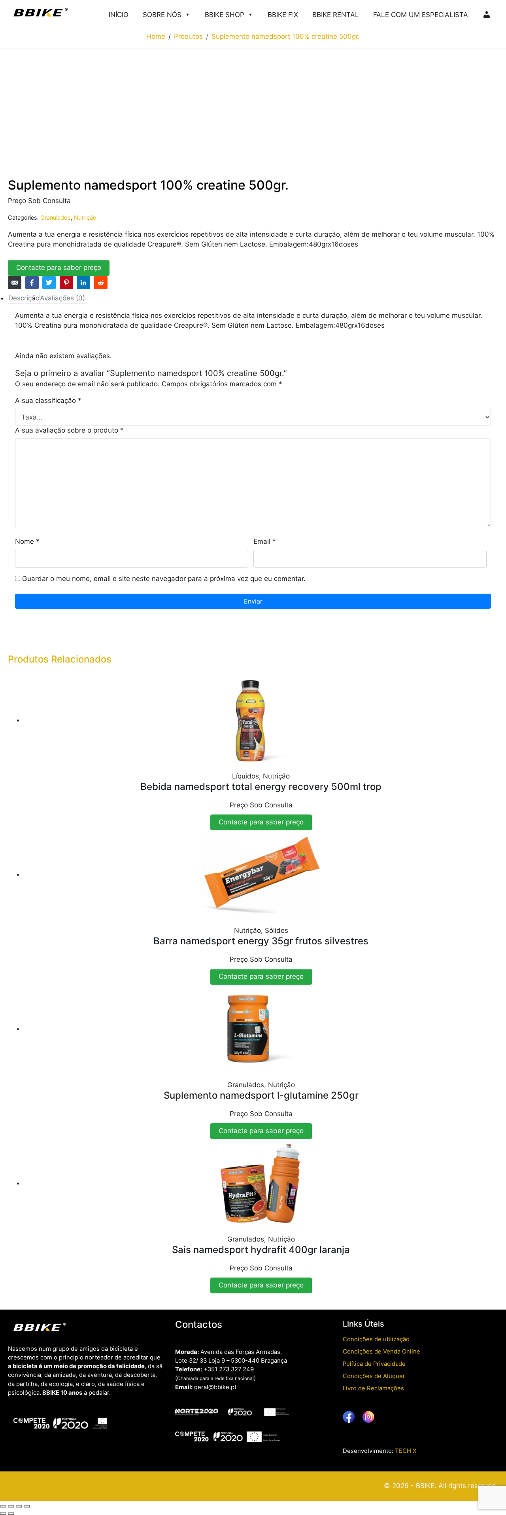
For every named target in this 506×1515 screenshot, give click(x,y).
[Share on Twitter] (49, 282)
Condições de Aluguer (374, 1376)
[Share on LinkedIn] (83, 282)
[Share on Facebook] (32, 282)
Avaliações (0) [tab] (62, 298)
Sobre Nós (162, 15)
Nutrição (85, 217)
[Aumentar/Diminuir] (3, 1506)
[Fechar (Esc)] (27, 1506)
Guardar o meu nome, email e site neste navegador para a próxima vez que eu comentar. (164, 579)
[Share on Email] (14, 282)
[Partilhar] (19, 1506)
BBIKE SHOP (224, 15)
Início (118, 15)
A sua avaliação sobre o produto (69, 430)
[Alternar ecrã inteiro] (11, 1506)
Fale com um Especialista (420, 15)
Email (264, 541)
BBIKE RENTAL (335, 15)
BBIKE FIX (283, 15)
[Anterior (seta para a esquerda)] (3, 1513)
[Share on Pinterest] (66, 282)
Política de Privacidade (374, 1363)
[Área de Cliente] (486, 12)
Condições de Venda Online (381, 1351)
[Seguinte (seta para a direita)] (11, 1513)
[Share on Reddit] (101, 282)
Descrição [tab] (24, 298)
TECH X (406, 1450)
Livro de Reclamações (373, 1388)
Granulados (55, 217)
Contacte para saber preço (58, 267)
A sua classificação (48, 400)
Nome (27, 541)
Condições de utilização (376, 1339)
